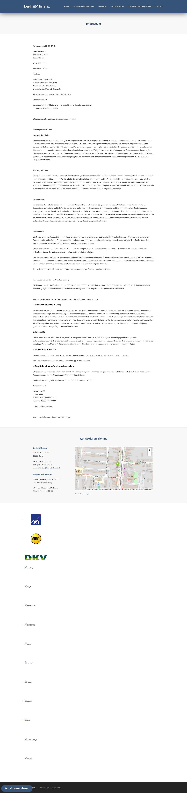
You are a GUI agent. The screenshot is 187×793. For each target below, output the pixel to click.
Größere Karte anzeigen (82, 494)
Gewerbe (102, 6)
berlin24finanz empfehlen (140, 6)
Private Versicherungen (84, 6)
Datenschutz (56, 788)
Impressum (44, 788)
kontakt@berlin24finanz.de (50, 468)
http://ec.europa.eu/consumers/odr (109, 285)
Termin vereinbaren (17, 788)
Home (66, 6)
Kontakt (158, 6)
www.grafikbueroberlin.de (66, 119)
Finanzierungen (117, 6)
